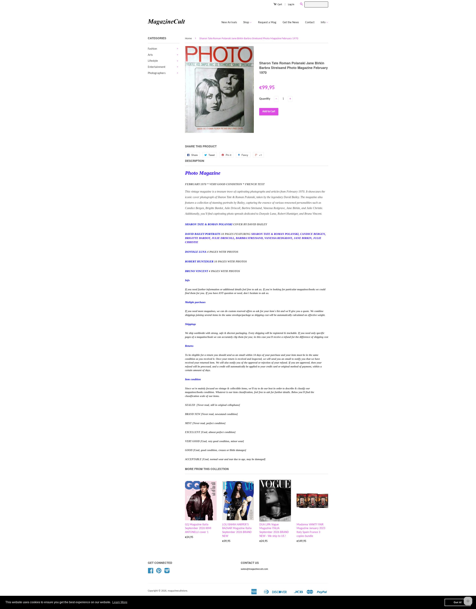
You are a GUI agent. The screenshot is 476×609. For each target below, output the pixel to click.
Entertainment (156, 67)
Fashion (152, 48)
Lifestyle (153, 60)
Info (323, 22)
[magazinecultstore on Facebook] (150, 572)
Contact (309, 22)
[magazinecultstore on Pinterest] (159, 572)
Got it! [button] (458, 602)
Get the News (291, 22)
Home (188, 38)
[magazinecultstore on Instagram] (167, 572)
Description (194, 161)
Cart (279, 4)
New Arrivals (229, 22)
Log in (291, 4)
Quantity (264, 98)
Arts (150, 55)
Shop (246, 22)
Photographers (156, 73)
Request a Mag (267, 22)
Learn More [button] (119, 602)
